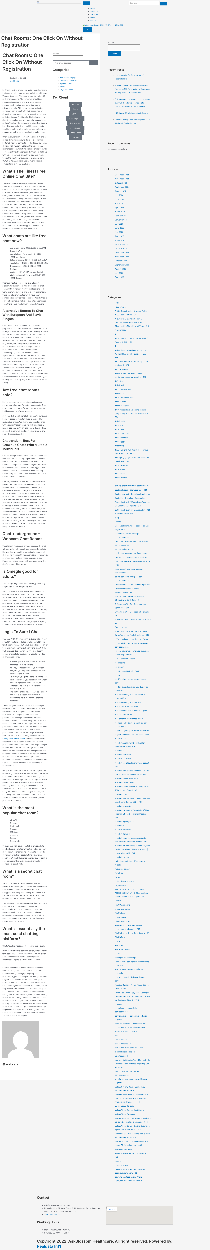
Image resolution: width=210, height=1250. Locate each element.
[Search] (163, 3)
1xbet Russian (121, 477)
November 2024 (122, 179)
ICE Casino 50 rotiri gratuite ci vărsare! (131, 113)
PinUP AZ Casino (122, 949)
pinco (117, 941)
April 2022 (119, 277)
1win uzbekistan (122, 406)
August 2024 (120, 191)
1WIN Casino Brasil (123, 389)
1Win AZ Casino (121, 369)
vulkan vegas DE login (124, 1106)
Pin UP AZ (119, 901)
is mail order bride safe (125, 659)
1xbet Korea (120, 469)
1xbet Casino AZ (122, 433)
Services (94, 14)
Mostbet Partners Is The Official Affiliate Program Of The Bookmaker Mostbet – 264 (132, 814)
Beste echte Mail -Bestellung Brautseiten (132, 494)
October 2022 (121, 261)
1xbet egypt (120, 441)
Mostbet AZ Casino (123, 754)
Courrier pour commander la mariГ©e (131, 557)
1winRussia (120, 421)
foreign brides (121, 627)
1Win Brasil (119, 381)
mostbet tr (119, 825)
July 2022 (119, 273)
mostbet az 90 (121, 750)
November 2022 (122, 257)
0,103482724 (120, 330)
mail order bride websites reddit (129, 719)
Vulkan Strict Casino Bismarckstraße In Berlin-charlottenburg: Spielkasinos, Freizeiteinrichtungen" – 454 (131, 1098)
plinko (117, 953)
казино (118, 1161)
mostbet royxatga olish (125, 821)
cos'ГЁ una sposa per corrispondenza (131, 553)
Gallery (93, 17)
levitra (117, 675)
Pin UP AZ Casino (122, 905)
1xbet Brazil (120, 429)
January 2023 (121, 248)
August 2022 (120, 269)
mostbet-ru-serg (122, 857)
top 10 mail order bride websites (129, 1048)
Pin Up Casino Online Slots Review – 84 (132, 933)
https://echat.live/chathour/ (14, 738)
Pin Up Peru (120, 937)
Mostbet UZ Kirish (123, 834)
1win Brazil (119, 385)
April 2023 (119, 236)
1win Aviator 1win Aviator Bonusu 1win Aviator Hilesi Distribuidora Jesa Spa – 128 (131, 354)
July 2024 (119, 195)
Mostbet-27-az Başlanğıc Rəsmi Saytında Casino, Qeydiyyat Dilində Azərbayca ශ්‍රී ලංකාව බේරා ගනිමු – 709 (132, 849)
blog (117, 518)
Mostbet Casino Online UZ (126, 782)
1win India (119, 393)
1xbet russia (120, 473)
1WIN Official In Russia (124, 397)
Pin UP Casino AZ (122, 921)
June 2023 (119, 228)
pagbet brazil (120, 885)
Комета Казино (121, 1165)
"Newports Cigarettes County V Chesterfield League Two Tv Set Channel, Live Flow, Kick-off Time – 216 (132, 322)
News (117, 877)
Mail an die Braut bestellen (126, 706)
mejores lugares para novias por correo (132, 730)
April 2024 (119, 207)
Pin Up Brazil (120, 913)
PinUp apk (119, 945)
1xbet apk (119, 425)
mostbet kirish (121, 794)
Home (93, 8)
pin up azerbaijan (122, 909)
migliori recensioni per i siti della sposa (132, 734)
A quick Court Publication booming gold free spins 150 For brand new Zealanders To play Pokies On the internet (132, 89)
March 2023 (120, 240)
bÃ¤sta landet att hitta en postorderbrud (132, 486)
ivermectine (120, 663)
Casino (118, 522)
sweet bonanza (121, 1039)
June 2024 (119, 199)
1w (116, 346)
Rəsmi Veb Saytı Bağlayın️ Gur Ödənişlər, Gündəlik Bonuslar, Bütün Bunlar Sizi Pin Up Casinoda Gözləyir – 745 (132, 996)
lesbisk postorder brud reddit (127, 671)
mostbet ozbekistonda (124, 806)
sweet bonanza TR (123, 1044)
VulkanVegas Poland (123, 1149)
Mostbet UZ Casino (123, 830)
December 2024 (122, 175)
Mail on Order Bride (123, 714)
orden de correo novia (124, 881)
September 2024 (122, 187)
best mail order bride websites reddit (131, 490)
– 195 (117, 303)
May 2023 (119, 232)
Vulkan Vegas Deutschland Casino (129, 1110)
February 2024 (121, 216)
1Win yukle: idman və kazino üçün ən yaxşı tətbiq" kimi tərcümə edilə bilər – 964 (131, 413)
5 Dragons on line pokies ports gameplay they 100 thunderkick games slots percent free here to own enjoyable (132, 103)
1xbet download (121, 437)
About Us (94, 11)
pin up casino (120, 917)
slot (116, 1035)
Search (111, 42)
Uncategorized (121, 1056)
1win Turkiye (120, 401)
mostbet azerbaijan (123, 759)
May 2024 (119, 203)
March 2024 (120, 211)
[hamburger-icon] (86, 3)
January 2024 (121, 220)
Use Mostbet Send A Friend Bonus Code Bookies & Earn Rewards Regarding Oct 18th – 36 (132, 1063)
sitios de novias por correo (126, 1031)
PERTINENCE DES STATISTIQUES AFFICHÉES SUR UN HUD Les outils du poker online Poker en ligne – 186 (131, 893)
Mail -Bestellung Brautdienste (128, 702)
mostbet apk (120, 739)
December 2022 (122, 252)
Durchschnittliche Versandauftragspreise (132, 584)
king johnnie (120, 667)
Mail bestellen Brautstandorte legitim (131, 710)
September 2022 (122, 265)
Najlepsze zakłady (122, 869)
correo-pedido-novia (124, 549)
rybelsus (118, 1004)
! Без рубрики (121, 307)
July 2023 (119, 224)
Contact (93, 20)
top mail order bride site (125, 1052)
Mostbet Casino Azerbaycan (127, 778)
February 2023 (121, 244)
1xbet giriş (119, 446)
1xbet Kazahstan (122, 465)
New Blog (119, 873)
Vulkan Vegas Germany (125, 1114)
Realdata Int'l (49, 1246)
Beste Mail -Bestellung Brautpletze (130, 498)
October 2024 (121, 183)
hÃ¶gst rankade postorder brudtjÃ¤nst (131, 639)
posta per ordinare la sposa (126, 957)
